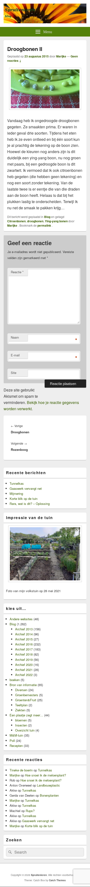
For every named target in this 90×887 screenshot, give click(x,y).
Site (13, 372)
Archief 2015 (24, 639)
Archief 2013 (24, 629)
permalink (44, 225)
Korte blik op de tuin (23, 498)
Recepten (16, 745)
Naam (15, 337)
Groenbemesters (26, 695)
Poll (12, 740)
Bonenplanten (49, 795)
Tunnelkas (17, 483)
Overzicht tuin (25, 730)
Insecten (21, 725)
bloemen (21, 720)
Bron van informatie (23, 684)
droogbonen (35, 221)
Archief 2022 (24, 674)
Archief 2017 (24, 649)
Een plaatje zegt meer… (26, 715)
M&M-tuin (16, 735)
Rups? (30, 810)
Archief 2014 (24, 634)
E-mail (15, 355)
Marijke (61, 56)
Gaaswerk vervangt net (26, 488)
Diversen (21, 690)
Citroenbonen (16, 221)
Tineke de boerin (21, 770)
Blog (47, 217)
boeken (15, 679)
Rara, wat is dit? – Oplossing (30, 503)
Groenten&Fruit (25, 700)
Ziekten (20, 710)
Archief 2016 (24, 644)
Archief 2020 (24, 664)
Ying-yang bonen (56, 221)
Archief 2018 (24, 654)
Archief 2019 (24, 659)
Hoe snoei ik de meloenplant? (45, 775)
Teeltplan (21, 705)
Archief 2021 (24, 669)
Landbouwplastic (48, 785)
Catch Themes (57, 880)
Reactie (17, 272)
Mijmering (16, 493)
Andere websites (21, 619)
